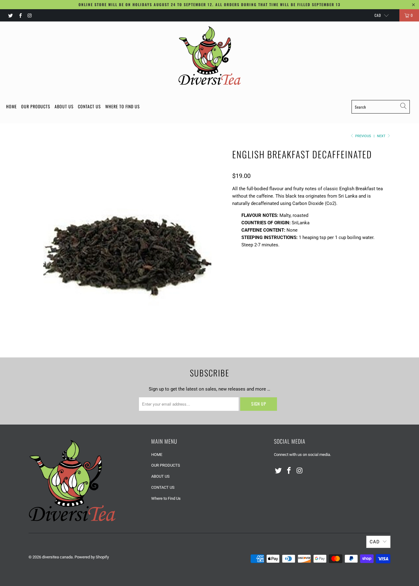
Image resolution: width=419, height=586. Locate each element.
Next (381, 136)
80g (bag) (273, 269)
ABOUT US (64, 106)
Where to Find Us (122, 106)
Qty (236, 286)
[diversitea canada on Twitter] (10, 15)
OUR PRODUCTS (35, 106)
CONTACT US (89, 106)
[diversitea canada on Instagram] (29, 15)
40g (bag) (302, 269)
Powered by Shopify (92, 557)
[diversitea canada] (209, 55)
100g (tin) (245, 269)
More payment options (345, 330)
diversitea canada (57, 557)
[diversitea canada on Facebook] (19, 15)
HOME (11, 106)
